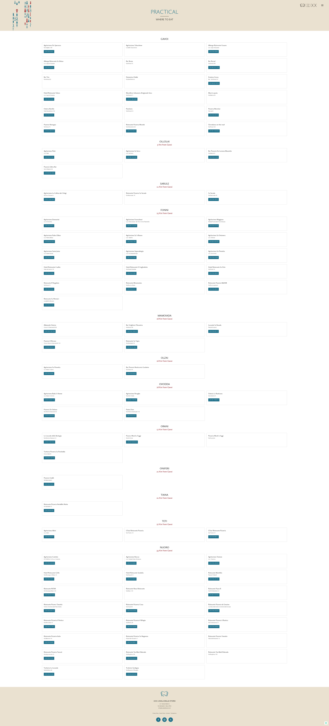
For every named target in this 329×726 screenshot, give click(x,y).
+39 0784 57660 (131, 273)
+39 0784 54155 (131, 415)
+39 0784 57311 (131, 289)
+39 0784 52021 (49, 51)
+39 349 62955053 (132, 442)
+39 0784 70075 (49, 484)
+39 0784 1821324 (50, 331)
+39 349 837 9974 (214, 83)
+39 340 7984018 (214, 400)
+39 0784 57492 (131, 257)
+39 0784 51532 (49, 157)
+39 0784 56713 (213, 331)
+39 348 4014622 (131, 347)
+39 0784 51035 (213, 157)
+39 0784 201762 (49, 595)
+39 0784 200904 (214, 626)
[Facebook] (158, 719)
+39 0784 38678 (49, 579)
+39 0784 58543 (213, 289)
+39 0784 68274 (49, 536)
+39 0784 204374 (214, 610)
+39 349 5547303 (49, 241)
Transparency (173, 713)
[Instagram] (164, 719)
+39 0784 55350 (49, 373)
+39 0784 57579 (213, 225)
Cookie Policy (162, 713)
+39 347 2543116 (49, 400)
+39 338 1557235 (131, 157)
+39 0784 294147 (49, 610)
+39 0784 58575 (49, 225)
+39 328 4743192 (214, 241)
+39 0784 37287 (49, 658)
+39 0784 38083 (49, 642)
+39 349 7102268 (131, 225)
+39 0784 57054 (49, 273)
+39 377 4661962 (49, 199)
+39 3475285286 (49, 415)
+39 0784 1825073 (132, 331)
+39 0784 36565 (131, 563)
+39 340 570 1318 (214, 67)
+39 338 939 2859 (49, 173)
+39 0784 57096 (213, 257)
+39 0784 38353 (131, 579)
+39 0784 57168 (131, 241)
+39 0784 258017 (131, 642)
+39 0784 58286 (49, 257)
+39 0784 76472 (213, 199)
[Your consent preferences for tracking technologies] (326, 723)
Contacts (168, 713)
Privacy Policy (156, 713)
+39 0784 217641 (49, 626)
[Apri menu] (322, 5)
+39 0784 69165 (49, 510)
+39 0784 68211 (213, 536)
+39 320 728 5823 (214, 131)
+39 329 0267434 (131, 674)
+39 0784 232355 (131, 626)
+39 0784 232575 (131, 658)
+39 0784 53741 (49, 115)
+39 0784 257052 (131, 610)
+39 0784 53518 (131, 131)
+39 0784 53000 (213, 51)
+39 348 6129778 (49, 458)
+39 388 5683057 (49, 347)
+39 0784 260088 (49, 563)
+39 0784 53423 (49, 67)
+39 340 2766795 (131, 400)
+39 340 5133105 (214, 595)
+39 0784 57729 (49, 305)
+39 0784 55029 (131, 373)
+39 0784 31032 (49, 674)
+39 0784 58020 (213, 273)
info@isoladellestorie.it (164, 708)
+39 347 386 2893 (132, 99)
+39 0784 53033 (49, 99)
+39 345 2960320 (49, 131)
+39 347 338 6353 (49, 442)
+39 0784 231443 (214, 579)
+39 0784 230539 (214, 563)
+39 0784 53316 (213, 115)
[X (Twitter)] (170, 719)
